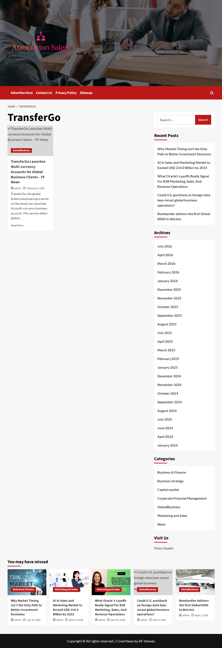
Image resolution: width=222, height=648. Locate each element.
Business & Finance (171, 472)
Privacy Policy (66, 92)
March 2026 (166, 263)
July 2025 (164, 333)
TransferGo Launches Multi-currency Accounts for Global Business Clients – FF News (28, 172)
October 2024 (167, 393)
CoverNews (125, 641)
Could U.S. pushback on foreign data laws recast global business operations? (183, 200)
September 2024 (169, 402)
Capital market (168, 490)
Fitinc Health (163, 548)
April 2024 (165, 437)
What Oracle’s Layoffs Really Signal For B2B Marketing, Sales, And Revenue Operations (183, 181)
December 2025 (169, 289)
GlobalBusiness (21, 150)
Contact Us (44, 92)
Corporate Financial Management (182, 498)
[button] (212, 93)
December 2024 (169, 376)
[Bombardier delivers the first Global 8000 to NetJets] (195, 582)
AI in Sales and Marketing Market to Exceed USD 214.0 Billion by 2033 (183, 165)
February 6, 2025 (35, 188)
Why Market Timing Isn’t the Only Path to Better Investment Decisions (184, 151)
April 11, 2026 (76, 620)
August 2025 (167, 324)
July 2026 (164, 246)
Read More (17, 225)
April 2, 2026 (159, 620)
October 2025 (167, 307)
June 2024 (165, 428)
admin (17, 188)
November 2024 (169, 385)
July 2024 (164, 419)
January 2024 (167, 445)
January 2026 (167, 281)
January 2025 (167, 367)
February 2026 (168, 272)
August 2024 (167, 411)
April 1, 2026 (201, 615)
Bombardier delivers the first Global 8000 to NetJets (183, 216)
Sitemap (86, 92)
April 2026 (165, 255)
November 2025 (169, 298)
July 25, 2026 (33, 620)
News (161, 524)
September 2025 (169, 315)
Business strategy (170, 481)
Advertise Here (22, 92)
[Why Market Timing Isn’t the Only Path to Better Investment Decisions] (27, 582)
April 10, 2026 (118, 620)
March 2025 (166, 350)
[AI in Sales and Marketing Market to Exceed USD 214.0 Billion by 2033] (69, 582)
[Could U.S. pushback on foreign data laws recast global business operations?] (153, 582)
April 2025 (165, 341)
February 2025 (168, 359)
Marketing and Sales (172, 516)
